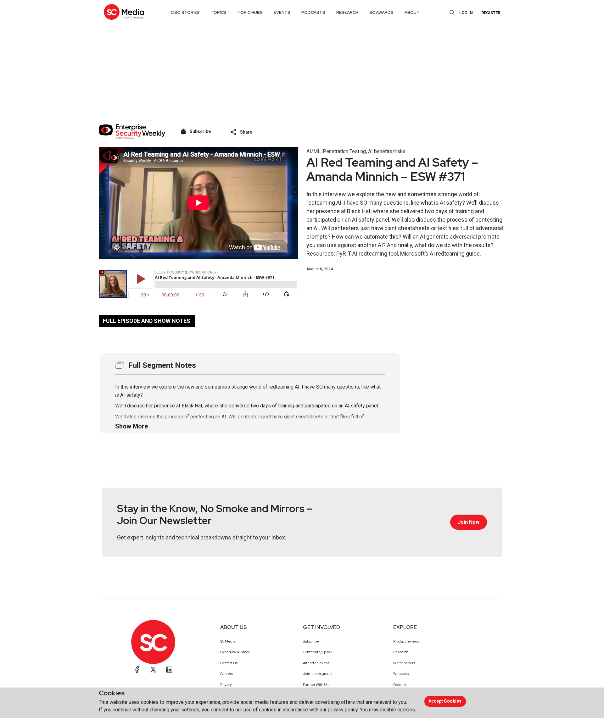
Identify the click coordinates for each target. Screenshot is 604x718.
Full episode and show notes (146, 321)
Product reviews (406, 641)
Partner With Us (315, 684)
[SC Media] (124, 11)
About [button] (412, 12)
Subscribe (311, 641)
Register (490, 12)
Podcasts (400, 684)
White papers (404, 663)
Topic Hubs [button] (250, 12)
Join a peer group (317, 673)
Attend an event (316, 663)
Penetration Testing (344, 151)
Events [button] (282, 12)
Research (400, 652)
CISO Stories (185, 12)
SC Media (227, 641)
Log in (466, 12)
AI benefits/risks (386, 151)
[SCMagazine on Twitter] (153, 669)
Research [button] (347, 12)
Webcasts (401, 673)
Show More (131, 426)
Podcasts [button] (313, 12)
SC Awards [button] (381, 12)
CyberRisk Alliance (235, 652)
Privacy (226, 684)
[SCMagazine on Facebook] (137, 669)
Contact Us (229, 663)
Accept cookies (444, 701)
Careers (226, 673)
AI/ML (313, 151)
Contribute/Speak (317, 652)
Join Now (468, 522)
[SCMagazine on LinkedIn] (169, 669)
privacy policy (343, 710)
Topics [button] (218, 12)
